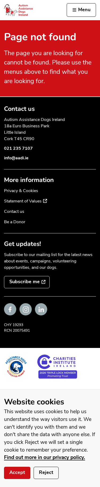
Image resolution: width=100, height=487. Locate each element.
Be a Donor (14, 222)
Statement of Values (25, 201)
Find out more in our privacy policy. (44, 457)
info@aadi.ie (16, 158)
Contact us (14, 211)
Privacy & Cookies (21, 191)
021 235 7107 (18, 148)
